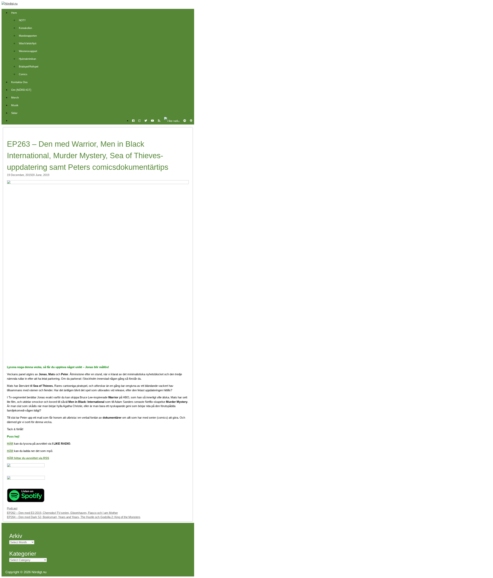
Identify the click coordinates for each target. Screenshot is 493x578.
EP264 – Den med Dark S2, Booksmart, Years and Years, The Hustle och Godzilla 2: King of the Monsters (73, 517)
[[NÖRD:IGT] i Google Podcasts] (26, 478)
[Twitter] (146, 120)
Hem (14, 12)
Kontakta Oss (19, 82)
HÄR (10, 443)
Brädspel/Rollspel (28, 66)
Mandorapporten (28, 35)
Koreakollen (25, 28)
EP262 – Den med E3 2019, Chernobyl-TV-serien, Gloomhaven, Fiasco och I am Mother (62, 512)
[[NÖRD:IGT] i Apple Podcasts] (25, 466)
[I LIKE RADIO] (171, 120)
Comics (23, 74)
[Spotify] (184, 120)
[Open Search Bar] (11, 120)
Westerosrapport (28, 51)
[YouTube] (152, 120)
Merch (15, 97)
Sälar (14, 112)
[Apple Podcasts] (191, 120)
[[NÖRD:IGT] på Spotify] (25, 501)
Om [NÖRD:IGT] (21, 89)
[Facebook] (133, 120)
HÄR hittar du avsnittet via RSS (28, 458)
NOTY (22, 20)
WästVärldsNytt (27, 43)
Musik (14, 105)
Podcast (12, 508)
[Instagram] (139, 120)
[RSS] (159, 120)
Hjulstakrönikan (27, 58)
